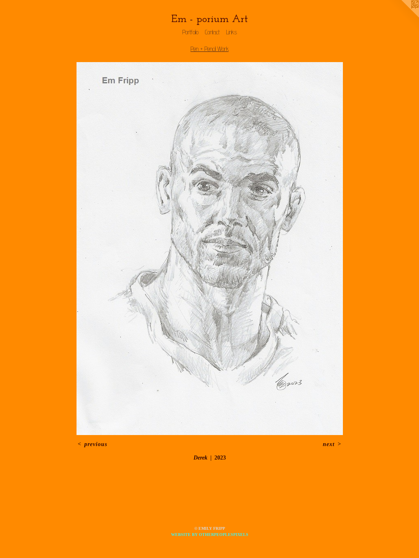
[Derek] (210, 248)
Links (231, 32)
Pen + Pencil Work (210, 49)
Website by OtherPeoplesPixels (209, 534)
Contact (212, 32)
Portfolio (190, 32)
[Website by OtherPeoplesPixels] (402, 16)
